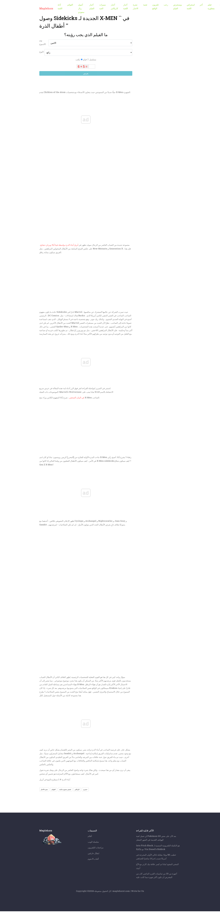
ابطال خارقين (93, 853)
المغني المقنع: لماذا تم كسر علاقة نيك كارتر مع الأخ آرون (157, 866)
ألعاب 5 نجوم (93, 858)
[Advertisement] (85, 291)
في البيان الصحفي (76, 397)
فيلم (84, 59)
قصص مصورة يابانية (65, 789)
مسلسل (92, 59)
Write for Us (137, 891)
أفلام (90, 836)
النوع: (41, 51)
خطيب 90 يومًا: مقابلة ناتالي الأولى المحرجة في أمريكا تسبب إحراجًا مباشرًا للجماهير (156, 856)
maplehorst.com (121, 891)
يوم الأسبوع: (42, 42)
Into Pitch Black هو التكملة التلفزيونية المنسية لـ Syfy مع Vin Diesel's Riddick (158, 847)
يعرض (85, 73)
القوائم (54, 789)
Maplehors (46, 8)
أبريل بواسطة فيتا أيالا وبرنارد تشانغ (59, 245)
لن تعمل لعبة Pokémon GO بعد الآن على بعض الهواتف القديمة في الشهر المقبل (156, 838)
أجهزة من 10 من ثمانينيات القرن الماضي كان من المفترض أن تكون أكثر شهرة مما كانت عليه (156, 875)
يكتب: (78, 59)
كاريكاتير (77, 789)
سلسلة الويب (93, 841)
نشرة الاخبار (44, 789)
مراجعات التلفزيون (96, 847)
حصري (85, 789)
